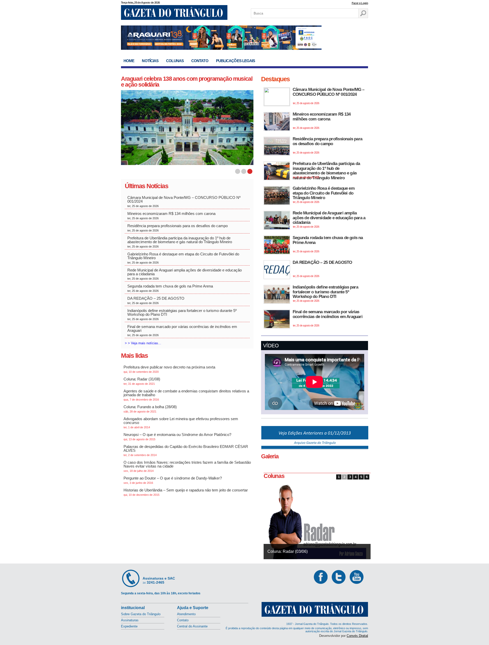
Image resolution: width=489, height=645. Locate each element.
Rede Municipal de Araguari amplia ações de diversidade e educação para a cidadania (184, 274)
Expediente (129, 626)
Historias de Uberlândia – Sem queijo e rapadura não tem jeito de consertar (186, 492)
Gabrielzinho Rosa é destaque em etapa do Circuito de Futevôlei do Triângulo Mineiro (183, 258)
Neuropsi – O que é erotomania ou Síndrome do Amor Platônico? (177, 436)
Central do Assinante (192, 626)
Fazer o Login (360, 3)
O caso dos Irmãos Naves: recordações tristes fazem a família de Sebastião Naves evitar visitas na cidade (187, 466)
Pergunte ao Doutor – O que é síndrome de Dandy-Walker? (173, 480)
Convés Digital (357, 636)
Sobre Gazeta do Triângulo (140, 614)
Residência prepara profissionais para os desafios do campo (178, 228)
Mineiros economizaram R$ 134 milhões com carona (171, 215)
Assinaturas (130, 620)
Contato (199, 61)
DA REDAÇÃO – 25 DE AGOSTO (155, 300)
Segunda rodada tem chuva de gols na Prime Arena (170, 288)
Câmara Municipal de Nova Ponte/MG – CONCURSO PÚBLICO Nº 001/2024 (183, 201)
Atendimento (186, 614)
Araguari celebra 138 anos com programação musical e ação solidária (186, 81)
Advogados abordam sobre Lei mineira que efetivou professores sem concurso (181, 423)
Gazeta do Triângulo (174, 12)
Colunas (175, 61)
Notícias (150, 61)
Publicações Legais (235, 61)
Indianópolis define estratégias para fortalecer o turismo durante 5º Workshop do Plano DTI (182, 314)
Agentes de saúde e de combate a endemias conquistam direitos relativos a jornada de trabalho (186, 395)
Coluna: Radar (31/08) (142, 381)
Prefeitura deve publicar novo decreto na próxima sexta (169, 369)
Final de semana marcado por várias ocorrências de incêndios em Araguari (182, 330)
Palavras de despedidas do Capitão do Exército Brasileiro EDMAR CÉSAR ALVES (186, 450)
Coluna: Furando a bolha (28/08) (150, 409)
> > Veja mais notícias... (143, 343)
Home (129, 61)
